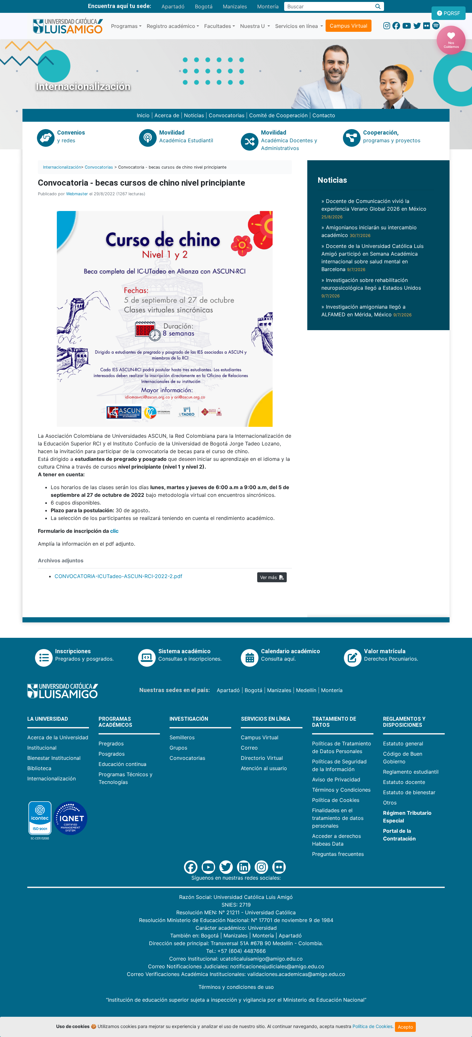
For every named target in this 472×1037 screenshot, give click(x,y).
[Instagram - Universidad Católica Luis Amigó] (386, 26)
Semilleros (182, 737)
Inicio (143, 115)
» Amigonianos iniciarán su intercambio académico (369, 231)
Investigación (189, 719)
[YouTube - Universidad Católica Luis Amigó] (406, 26)
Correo (249, 747)
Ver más (269, 577)
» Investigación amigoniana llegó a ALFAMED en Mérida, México (366, 310)
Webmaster (77, 193)
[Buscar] (378, 6)
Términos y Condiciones (341, 790)
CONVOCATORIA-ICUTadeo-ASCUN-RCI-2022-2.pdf (118, 576)
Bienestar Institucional (54, 758)
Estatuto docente (404, 782)
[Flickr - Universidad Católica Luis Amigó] (426, 26)
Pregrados (111, 743)
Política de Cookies (335, 800)
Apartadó (173, 6)
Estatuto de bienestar (409, 792)
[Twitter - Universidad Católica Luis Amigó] (417, 26)
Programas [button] (124, 26)
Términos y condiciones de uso (236, 987)
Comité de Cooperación (279, 115)
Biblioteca (39, 768)
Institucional (42, 747)
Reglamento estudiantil (411, 772)
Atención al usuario (264, 768)
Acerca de (166, 115)
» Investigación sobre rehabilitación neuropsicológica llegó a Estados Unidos (371, 287)
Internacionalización (62, 167)
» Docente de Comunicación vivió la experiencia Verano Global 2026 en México (373, 208)
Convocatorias (226, 115)
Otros (390, 802)
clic (114, 531)
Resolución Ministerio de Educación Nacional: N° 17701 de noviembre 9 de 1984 (236, 920)
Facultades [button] (217, 26)
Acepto (405, 1027)
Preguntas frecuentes (338, 854)
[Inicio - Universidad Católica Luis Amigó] (67, 26)
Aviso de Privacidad (336, 779)
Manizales (235, 6)
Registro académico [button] (171, 26)
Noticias (194, 115)
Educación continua (122, 764)
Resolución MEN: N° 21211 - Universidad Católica (236, 912)
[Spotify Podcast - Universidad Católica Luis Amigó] (436, 26)
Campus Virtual (348, 25)
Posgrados (112, 754)
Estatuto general (403, 743)
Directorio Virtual (262, 758)
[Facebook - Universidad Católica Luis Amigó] (396, 26)
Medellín (306, 690)
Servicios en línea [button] (297, 26)
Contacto (323, 115)
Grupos (178, 747)
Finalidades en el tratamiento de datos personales (337, 818)
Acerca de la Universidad (57, 737)
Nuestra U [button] (253, 26)
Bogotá (204, 6)
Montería (268, 6)
